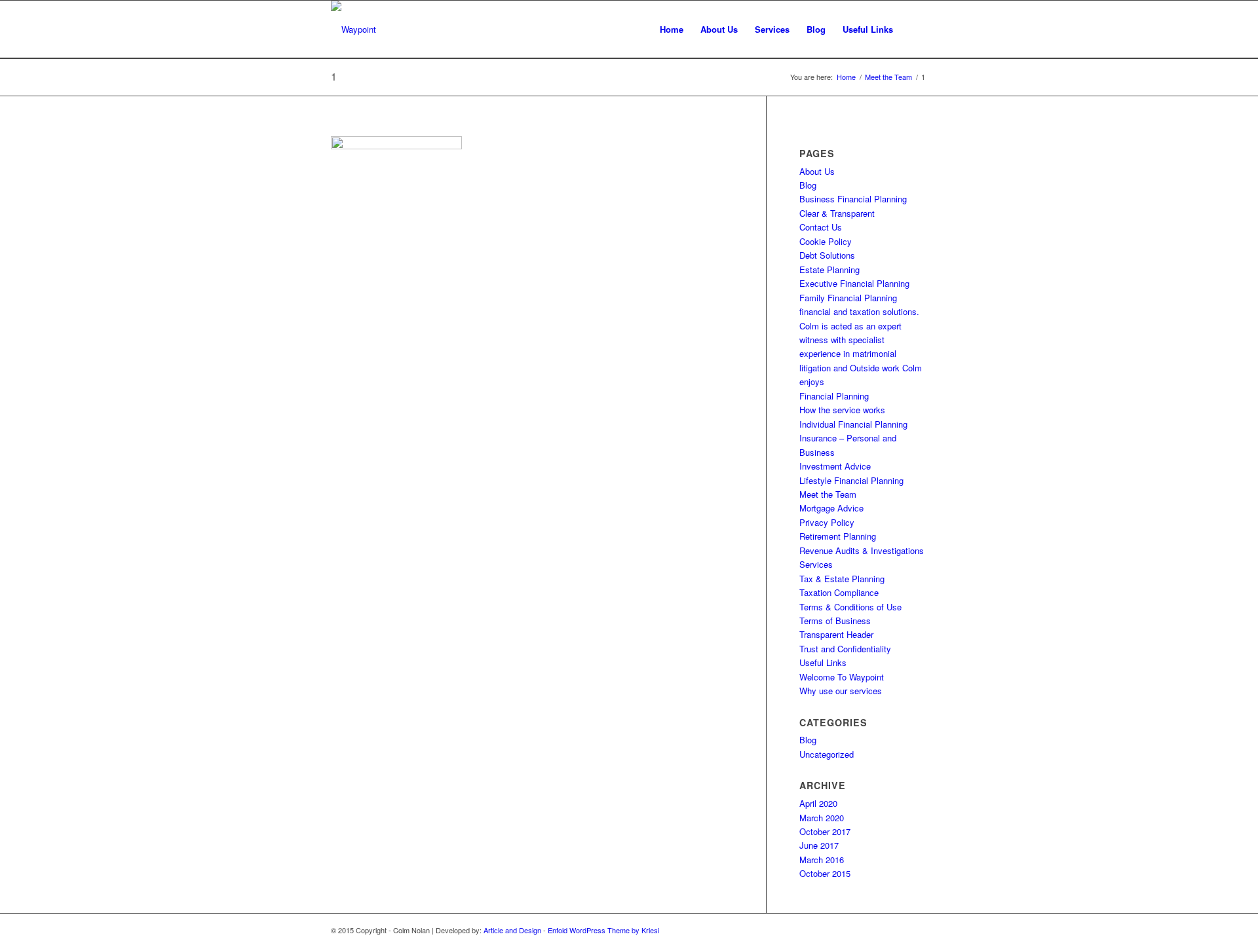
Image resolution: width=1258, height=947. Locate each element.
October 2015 (824, 873)
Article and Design (512, 930)
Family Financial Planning (848, 297)
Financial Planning (834, 396)
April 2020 (818, 803)
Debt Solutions (827, 255)
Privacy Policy (826, 522)
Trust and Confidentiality (845, 648)
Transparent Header (836, 634)
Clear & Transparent (837, 213)
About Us (817, 171)
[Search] (914, 29)
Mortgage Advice (831, 508)
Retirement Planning (837, 536)
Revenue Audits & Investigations (861, 550)
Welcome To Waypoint (841, 677)
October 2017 (824, 831)
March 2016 (821, 859)
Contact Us (820, 227)
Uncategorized (826, 754)
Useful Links (823, 662)
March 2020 (821, 817)
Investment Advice (835, 466)
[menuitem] (671, 29)
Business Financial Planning (853, 199)
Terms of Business (835, 620)
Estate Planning (829, 269)
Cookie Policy (825, 241)
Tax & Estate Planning (842, 578)
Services (816, 564)
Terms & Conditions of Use (850, 607)
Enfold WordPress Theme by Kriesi (603, 930)
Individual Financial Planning (853, 424)
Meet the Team (827, 494)
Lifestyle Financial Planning (851, 480)
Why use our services (840, 690)
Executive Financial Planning (854, 283)
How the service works (842, 409)
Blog (807, 185)
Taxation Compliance (839, 592)
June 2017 (819, 845)
